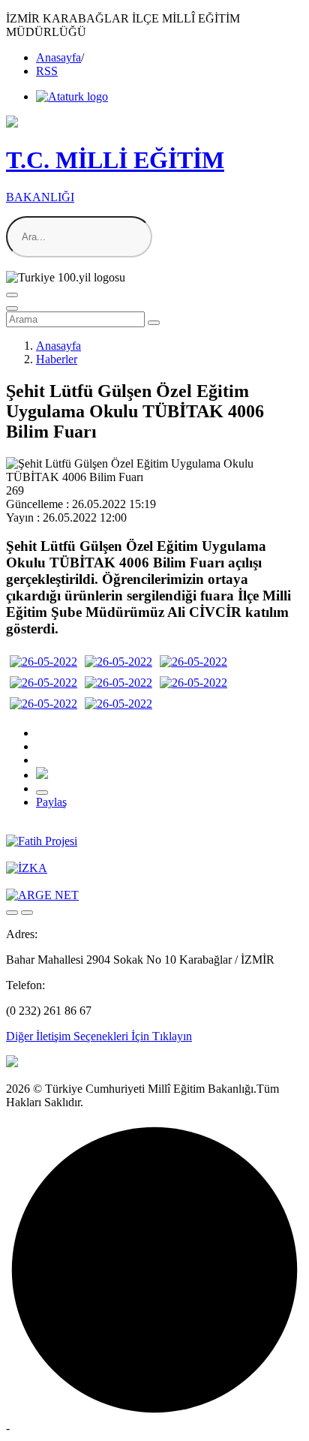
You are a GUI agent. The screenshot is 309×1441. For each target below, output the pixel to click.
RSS (47, 71)
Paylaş (51, 802)
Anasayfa (58, 57)
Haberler (56, 359)
